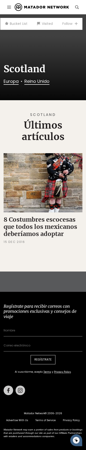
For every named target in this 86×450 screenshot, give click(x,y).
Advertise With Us (17, 420)
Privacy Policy (62, 372)
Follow (67, 23)
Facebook (8, 390)
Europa (11, 81)
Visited (47, 23)
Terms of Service (45, 420)
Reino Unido (36, 81)
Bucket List (18, 23)
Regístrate (43, 359)
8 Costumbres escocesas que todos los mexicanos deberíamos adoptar (40, 227)
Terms (47, 372)
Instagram (20, 390)
